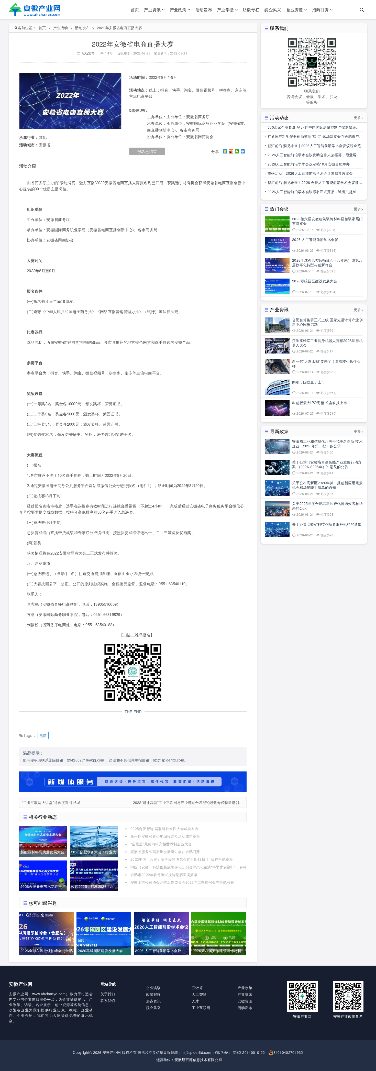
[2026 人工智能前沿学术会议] (161, 933)
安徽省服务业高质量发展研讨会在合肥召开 (165, 851)
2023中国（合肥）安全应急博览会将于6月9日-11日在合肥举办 (181, 859)
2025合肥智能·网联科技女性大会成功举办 (164, 828)
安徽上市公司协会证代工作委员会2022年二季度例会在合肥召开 (182, 882)
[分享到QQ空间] (225, 151)
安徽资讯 (245, 1000)
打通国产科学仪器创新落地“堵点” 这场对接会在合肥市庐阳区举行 (315, 137)
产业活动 (60, 27)
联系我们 (108, 1000)
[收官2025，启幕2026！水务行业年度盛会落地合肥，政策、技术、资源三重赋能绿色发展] (94, 875)
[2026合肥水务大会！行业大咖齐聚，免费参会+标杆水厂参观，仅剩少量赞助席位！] (94, 840)
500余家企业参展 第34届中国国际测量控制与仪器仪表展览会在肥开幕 (314, 128)
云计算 (197, 987)
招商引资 (320, 10)
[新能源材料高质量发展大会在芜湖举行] (43, 840)
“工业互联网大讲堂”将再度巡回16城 (51, 802)
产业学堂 (225, 10)
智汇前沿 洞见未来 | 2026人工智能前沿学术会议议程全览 (314, 145)
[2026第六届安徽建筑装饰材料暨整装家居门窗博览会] (218, 933)
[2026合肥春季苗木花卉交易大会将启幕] (43, 875)
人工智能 (199, 994)
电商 (43, 735)
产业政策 (178, 10)
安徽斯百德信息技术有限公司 (198, 1059)
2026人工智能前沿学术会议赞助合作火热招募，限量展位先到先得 (314, 155)
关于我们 (108, 993)
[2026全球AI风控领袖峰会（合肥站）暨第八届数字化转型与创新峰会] (46, 933)
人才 (195, 1000)
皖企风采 (272, 10)
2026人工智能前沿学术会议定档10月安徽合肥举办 (309, 164)
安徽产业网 (112, 1052)
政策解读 (153, 994)
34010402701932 (288, 1052)
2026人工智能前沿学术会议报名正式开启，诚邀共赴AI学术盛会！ (314, 192)
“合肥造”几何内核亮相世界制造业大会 (161, 843)
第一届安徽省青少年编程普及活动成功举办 (165, 836)
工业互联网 (201, 1007)
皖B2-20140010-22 (249, 1052)
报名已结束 (147, 151)
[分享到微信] (237, 151)
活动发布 (203, 10)
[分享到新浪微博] (231, 151)
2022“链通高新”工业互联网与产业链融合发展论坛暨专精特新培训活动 (188, 802)
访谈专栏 (251, 10)
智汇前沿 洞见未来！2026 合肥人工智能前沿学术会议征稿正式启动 (315, 183)
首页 (135, 10)
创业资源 (294, 10)
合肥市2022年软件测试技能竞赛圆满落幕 (163, 874)
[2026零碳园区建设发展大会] (103, 933)
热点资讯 (153, 1000)
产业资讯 (152, 10)
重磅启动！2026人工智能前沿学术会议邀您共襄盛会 (310, 173)
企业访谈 (153, 987)
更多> (358, 117)
